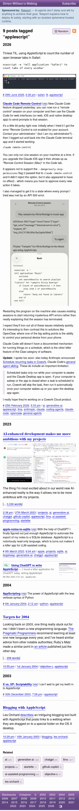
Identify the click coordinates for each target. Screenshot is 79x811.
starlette (25, 520)
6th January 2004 (15, 603)
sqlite (60, 551)
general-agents (32, 413)
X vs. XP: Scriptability (17, 684)
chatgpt (7, 516)
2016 (24, 802)
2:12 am (33, 603)
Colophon (25, 794)
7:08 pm (37, 694)
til (47, 95)
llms (20, 409)
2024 (32, 806)
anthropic (29, 409)
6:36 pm (30, 95)
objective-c (46, 666)
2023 (23, 806)
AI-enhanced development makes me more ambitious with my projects (37, 436)
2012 (62, 798)
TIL (6, 565)
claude (41, 409)
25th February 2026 (17, 405)
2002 (43, 794)
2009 (33, 798)
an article (40, 646)
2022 (13, 806)
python (44, 603)
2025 (42, 806)
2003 (52, 794)
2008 (24, 798)
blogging (47, 736)
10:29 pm (8, 736)
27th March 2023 (25, 512)
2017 (33, 802)
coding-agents (54, 409)
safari (41, 95)
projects (43, 512)
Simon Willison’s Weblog (20, 3)
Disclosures (9, 794)
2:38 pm (8, 512)
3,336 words (14, 504)
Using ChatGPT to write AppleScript (22, 567)
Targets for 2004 (16, 616)
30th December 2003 (18, 694)
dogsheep (9, 555)
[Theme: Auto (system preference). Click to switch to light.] (61, 806)
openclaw (16, 413)
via (45, 103)
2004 (62, 794)
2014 (5, 802)
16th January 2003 (28, 736)
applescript (56, 95)
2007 (14, 798)
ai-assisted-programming (22, 774)
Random (63, 31)
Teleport (26, 10)
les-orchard (60, 736)
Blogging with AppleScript (24, 707)
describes (27, 715)
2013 (71, 798)
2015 (14, 802)
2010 (43, 798)
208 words (13, 658)
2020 (62, 802)
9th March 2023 (14, 551)
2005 (71, 794)
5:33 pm (35, 405)
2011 (52, 798)
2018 (43, 802)
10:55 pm (8, 666)
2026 (51, 806)
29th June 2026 (14, 95)
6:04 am (30, 551)
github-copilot (21, 516)
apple (41, 551)
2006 (5, 798)
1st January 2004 (27, 666)
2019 (52, 802)
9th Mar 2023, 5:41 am (13, 576)
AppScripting (12, 593)
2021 (71, 802)
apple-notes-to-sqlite (16, 529)
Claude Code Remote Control (22, 103)
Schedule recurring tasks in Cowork (24, 362)
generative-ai (54, 405)
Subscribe (69, 3)
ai (44, 405)
